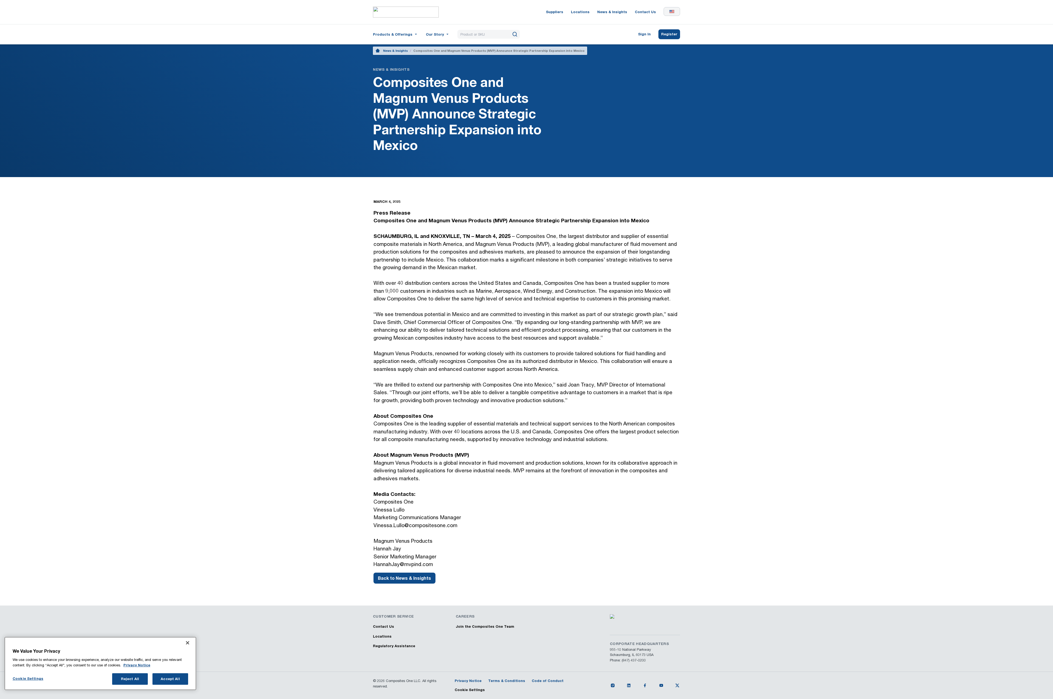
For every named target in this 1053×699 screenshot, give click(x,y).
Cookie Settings (470, 689)
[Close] (188, 643)
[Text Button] (612, 685)
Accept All (170, 679)
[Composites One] (406, 12)
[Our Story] (438, 34)
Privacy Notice (136, 665)
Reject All (130, 679)
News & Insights (395, 50)
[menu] (395, 34)
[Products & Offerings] (395, 34)
